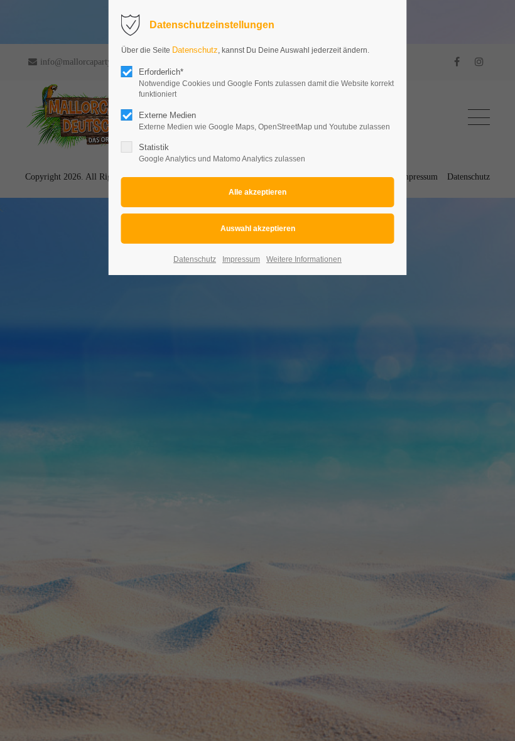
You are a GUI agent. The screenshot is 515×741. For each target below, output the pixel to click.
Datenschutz (195, 50)
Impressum (241, 259)
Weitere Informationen (304, 259)
